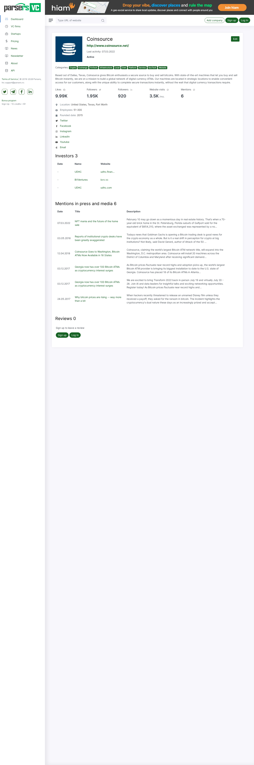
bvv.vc (104, 179)
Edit (235, 38)
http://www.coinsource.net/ (108, 45)
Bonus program (9, 100)
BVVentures (81, 179)
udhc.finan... (108, 171)
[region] (22, 382)
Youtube (64, 141)
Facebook (65, 125)
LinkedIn (65, 136)
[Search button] (103, 20)
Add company (215, 20)
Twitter (64, 120)
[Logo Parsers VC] (22, 7)
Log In (244, 20)
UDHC (78, 171)
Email (63, 147)
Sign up (231, 20)
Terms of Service (10, 79)
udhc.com (106, 187)
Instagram (65, 131)
